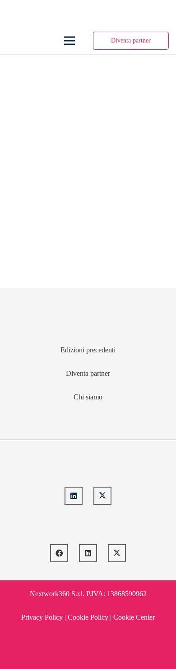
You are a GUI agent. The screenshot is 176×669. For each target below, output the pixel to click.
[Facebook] (59, 553)
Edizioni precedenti (88, 350)
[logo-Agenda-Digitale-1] (88, 524)
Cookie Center (134, 617)
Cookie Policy (88, 617)
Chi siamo (88, 397)
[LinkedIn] (74, 496)
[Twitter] (102, 496)
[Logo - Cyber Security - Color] (14, 40)
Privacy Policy (42, 617)
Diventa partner (88, 373)
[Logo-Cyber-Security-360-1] (88, 467)
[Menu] (70, 40)
